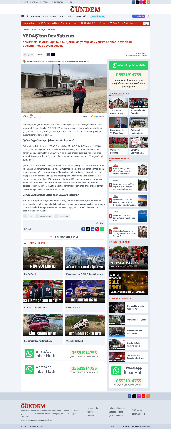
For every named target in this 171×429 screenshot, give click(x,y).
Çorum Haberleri (46, 216)
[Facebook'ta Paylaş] (48, 54)
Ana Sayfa (35, 16)
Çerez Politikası (116, 415)
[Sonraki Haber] (147, 23)
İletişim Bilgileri (138, 414)
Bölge (71, 16)
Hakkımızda (92, 408)
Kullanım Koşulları (117, 408)
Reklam (35, 2)
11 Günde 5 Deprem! (65, 23)
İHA (36, 116)
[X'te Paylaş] (53, 54)
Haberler (26, 30)
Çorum (34, 30)
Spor (78, 16)
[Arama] (148, 16)
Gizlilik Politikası (116, 412)
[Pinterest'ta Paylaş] (97, 229)
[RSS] (148, 2)
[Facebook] (133, 2)
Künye (25, 2)
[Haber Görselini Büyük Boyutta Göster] (64, 88)
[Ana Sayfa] (27, 16)
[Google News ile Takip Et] (97, 116)
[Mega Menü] (22, 16)
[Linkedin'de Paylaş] (92, 229)
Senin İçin (140, 16)
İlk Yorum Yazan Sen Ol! (66, 236)
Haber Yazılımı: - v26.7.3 (130, 426)
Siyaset (53, 16)
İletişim (45, 2)
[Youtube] (144, 2)
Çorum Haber (64, 216)
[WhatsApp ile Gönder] (102, 229)
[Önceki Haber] (144, 23)
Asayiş (63, 16)
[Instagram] (141, 2)
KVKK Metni (136, 410)
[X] (137, 2)
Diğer (85, 16)
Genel (45, 16)
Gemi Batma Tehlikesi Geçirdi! (98, 23)
